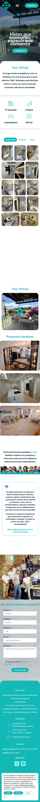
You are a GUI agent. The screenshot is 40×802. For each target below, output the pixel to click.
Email (5, 637)
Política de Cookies (26, 785)
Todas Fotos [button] (10, 140)
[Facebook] (23, 763)
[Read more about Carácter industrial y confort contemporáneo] (20, 421)
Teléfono (7, 628)
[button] (17, 5)
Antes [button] (32, 140)
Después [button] (22, 140)
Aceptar (8, 793)
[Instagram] (17, 763)
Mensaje (6, 646)
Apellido (6, 619)
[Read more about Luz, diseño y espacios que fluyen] (20, 388)
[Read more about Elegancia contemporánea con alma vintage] (20, 356)
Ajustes (28, 793)
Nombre (6, 610)
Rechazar (18, 793)
